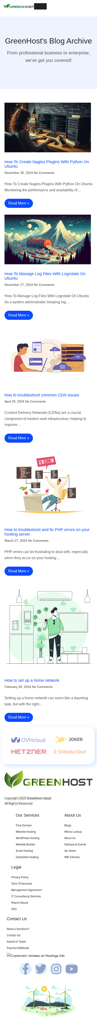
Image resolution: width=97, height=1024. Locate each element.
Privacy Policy (19, 877)
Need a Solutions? (18, 929)
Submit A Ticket (16, 941)
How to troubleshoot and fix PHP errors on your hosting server (47, 531)
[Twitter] (41, 969)
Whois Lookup (73, 831)
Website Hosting (26, 831)
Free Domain (24, 825)
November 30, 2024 (19, 173)
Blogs (67, 825)
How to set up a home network (32, 680)
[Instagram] (56, 969)
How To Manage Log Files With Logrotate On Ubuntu (45, 276)
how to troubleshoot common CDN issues (42, 395)
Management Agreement (26, 890)
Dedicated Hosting (27, 857)
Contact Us (13, 935)
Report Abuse (19, 902)
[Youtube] (71, 969)
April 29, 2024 (14, 401)
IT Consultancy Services (26, 896)
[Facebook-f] (25, 969)
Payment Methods (18, 948)
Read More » (18, 203)
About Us (70, 838)
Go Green (70, 850)
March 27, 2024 (16, 540)
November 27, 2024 (19, 284)
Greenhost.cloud (39, 798)
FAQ (13, 909)
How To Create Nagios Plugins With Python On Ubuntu (47, 164)
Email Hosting (24, 850)
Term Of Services (21, 883)
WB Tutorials (72, 857)
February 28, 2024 (18, 687)
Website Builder (25, 844)
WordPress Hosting (27, 838)
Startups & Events (75, 844)
